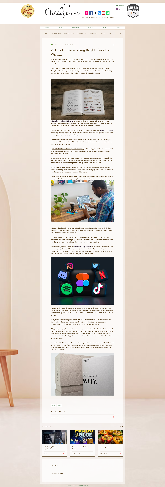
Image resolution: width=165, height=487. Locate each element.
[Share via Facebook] (51, 411)
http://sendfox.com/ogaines (105, 17)
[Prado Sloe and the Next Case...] (82, 437)
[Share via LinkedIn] (60, 411)
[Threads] (95, 13)
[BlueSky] (99, 13)
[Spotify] (107, 13)
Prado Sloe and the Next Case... (80, 448)
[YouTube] (103, 13)
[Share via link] (64, 411)
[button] (121, 33)
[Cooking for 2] (110, 437)
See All (121, 426)
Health (102, 33)
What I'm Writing (69, 33)
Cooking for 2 (104, 447)
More (109, 33)
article (53, 405)
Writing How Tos (81, 33)
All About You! (93, 33)
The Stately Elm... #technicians (50, 448)
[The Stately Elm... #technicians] (54, 437)
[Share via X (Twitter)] (56, 411)
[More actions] (113, 45)
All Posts (44, 33)
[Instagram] (86, 13)
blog (59, 405)
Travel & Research (55, 33)
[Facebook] (91, 13)
